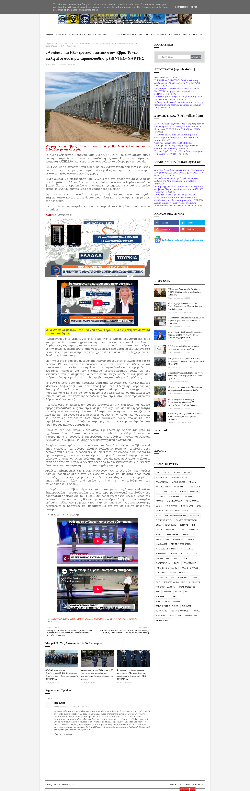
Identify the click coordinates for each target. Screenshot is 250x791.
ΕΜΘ (199, 506)
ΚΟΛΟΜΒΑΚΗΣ (173, 534)
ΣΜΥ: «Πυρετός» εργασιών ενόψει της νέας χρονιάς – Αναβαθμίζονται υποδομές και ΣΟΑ (179, 125)
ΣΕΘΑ (187, 592)
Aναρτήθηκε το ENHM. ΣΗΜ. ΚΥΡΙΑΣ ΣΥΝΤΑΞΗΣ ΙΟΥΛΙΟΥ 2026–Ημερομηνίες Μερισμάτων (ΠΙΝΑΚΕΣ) (177, 91)
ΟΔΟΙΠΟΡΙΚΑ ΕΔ (163, 563)
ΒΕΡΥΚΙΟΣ (194, 491)
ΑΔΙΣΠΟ (166, 472)
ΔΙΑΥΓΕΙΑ (188, 496)
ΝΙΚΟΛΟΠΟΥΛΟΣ (163, 558)
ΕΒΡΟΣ (66, 619)
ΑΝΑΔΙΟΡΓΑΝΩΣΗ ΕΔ (180, 477)
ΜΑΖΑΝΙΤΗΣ (178, 539)
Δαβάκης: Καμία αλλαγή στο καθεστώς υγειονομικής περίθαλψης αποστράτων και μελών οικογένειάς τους (179, 105)
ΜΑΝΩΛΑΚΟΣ (161, 544)
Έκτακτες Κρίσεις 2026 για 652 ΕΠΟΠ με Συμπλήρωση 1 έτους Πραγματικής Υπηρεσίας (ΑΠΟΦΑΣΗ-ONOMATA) (176, 146)
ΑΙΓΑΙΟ (177, 472)
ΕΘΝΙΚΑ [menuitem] (160, 34)
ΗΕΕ (193, 525)
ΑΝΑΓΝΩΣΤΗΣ (162, 477)
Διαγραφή (68, 734)
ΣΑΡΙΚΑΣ (167, 592)
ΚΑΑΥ (182, 529)
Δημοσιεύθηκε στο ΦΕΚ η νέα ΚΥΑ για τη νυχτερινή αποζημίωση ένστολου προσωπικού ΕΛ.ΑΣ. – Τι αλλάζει (97, 674)
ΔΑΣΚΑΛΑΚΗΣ (175, 496)
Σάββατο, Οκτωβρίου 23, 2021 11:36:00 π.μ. (70, 706)
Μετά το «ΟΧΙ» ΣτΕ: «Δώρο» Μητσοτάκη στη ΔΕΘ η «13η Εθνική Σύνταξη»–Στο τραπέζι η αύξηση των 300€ (185, 334)
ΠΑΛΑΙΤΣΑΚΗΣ (190, 563)
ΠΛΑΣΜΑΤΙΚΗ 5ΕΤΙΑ (178, 572)
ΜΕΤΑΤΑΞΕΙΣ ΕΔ (186, 549)
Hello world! (159, 77)
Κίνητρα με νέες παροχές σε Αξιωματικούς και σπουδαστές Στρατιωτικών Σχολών (185, 388)
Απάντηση (58, 734)
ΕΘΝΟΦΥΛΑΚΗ (171, 506)
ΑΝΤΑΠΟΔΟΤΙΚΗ (163, 487)
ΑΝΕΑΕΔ (192, 482)
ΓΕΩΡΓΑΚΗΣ (160, 496)
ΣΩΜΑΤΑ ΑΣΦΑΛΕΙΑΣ (119, 619)
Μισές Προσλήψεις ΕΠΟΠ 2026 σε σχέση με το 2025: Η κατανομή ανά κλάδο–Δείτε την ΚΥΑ (185, 375)
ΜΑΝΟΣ (191, 539)
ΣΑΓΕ (158, 592)
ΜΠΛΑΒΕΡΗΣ (161, 553)
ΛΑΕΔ (167, 539)
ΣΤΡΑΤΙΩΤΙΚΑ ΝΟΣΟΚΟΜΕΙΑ (168, 601)
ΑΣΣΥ (173, 491)
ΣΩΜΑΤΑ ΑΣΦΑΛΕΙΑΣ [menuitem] (124, 34)
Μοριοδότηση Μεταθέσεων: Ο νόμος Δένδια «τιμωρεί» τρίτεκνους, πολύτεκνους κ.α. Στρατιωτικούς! (186, 320)
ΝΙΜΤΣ (177, 558)
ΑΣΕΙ (165, 491)
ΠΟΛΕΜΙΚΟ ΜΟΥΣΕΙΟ (165, 577)
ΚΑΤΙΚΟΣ (159, 534)
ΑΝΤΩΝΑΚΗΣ (179, 487)
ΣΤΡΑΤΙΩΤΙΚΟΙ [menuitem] (76, 34)
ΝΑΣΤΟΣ (196, 553)
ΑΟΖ (158, 491)
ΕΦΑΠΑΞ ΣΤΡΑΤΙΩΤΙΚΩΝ (186, 520)
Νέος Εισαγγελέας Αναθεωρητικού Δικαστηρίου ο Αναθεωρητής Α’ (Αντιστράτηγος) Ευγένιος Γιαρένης (182, 402)
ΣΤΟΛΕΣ (172, 596)
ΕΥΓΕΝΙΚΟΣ (194, 515)
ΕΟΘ (195, 510)
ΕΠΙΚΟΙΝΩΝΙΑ (199, 784)
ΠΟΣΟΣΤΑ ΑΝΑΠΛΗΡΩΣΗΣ (174, 582)
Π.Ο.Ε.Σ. (177, 563)
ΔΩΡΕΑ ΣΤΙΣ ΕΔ (192, 501)
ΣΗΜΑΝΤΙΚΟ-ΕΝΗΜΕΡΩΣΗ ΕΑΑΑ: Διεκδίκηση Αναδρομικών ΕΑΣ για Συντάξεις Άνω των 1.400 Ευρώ (177, 83)
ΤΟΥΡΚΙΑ (132, 619)
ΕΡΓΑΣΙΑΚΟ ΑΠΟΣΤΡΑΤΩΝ (175, 515)
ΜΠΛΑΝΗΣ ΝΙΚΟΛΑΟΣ (179, 553)
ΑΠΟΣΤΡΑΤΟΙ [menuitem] (145, 34)
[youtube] (192, 229)
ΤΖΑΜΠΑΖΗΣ (161, 611)
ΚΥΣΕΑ (158, 539)
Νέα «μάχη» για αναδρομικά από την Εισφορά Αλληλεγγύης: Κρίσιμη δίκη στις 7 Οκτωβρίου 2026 (186, 306)
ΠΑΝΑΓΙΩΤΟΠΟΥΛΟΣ (189, 568)
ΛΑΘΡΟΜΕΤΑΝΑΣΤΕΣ (100, 619)
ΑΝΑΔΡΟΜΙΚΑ (162, 482)
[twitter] (192, 222)
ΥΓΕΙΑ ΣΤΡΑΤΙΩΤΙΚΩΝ (165, 615)
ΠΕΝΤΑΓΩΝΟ (161, 572)
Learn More (181, 7)
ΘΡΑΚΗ (159, 529)
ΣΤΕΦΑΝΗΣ (161, 596)
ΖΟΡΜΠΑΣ (184, 525)
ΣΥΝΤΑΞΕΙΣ (186, 606)
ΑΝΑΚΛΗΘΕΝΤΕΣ (178, 482)
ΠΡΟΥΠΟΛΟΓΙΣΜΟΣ (187, 587)
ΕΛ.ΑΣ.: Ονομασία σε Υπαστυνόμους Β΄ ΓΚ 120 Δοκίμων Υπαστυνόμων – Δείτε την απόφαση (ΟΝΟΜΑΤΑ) (61, 674)
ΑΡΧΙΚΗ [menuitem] (49, 34)
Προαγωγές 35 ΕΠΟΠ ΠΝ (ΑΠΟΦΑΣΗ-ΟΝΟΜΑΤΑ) (177, 129)
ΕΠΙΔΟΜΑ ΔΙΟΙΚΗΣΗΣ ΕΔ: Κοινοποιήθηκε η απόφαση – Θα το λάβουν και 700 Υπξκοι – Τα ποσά (176, 137)
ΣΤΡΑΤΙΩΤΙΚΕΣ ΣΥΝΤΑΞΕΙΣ (167, 606)
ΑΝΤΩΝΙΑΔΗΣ (194, 487)
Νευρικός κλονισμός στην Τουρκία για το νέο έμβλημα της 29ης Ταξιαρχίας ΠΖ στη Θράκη (176, 179)
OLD (158, 472)
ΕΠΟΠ (158, 515)
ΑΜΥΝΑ (187, 472)
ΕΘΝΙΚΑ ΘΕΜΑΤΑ (77, 619)
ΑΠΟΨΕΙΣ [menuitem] (173, 34)
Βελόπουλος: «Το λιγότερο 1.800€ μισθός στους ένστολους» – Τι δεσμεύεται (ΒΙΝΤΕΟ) (185, 416)
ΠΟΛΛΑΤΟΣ (182, 577)
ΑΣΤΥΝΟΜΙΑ (57, 619)
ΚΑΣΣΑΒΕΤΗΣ (193, 529)
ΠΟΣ (158, 582)
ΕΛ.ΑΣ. (87, 619)
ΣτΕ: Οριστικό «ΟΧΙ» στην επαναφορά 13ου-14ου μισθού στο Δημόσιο (184, 347)
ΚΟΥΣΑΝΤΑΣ (188, 534)
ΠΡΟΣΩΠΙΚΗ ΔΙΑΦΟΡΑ (165, 587)
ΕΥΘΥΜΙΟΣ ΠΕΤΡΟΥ (164, 520)
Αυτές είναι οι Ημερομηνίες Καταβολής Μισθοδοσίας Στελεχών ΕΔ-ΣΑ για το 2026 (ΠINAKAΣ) (186, 361)
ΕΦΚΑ (158, 525)
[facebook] (166, 222)
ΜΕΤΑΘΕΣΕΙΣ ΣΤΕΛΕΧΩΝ (166, 549)
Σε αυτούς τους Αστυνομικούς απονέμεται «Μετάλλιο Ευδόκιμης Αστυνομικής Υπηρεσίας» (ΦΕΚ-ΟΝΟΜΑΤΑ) (132, 674)
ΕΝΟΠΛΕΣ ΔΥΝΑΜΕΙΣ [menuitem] (98, 34)
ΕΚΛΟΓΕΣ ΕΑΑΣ (187, 506)
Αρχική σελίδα (51, 43)
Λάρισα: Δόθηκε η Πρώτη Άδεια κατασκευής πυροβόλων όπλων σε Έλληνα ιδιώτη (175, 204)
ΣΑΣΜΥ (178, 592)
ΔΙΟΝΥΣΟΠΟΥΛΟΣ (174, 501)
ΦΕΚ (179, 615)
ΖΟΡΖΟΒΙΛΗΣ (170, 525)
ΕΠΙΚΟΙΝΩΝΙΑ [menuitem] (190, 34)
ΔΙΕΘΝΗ (159, 501)
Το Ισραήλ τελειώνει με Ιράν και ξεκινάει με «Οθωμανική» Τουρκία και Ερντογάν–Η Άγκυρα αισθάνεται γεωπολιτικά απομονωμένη (176, 197)
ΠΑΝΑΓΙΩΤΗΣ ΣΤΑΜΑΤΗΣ (166, 568)
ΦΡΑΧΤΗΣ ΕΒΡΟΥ (66, 43)
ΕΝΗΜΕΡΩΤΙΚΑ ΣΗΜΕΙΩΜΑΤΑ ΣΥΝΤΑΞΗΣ (173, 510)
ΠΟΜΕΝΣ (194, 577)
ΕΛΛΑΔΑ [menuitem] (60, 34)
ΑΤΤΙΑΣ (183, 491)
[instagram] (166, 229)
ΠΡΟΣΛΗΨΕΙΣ (194, 582)
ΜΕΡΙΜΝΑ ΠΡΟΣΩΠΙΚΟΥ (181, 544)
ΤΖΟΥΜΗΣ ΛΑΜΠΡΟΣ (179, 611)
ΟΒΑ (185, 558)
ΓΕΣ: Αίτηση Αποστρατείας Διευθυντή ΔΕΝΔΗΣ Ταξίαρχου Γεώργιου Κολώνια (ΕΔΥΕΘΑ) (184, 292)
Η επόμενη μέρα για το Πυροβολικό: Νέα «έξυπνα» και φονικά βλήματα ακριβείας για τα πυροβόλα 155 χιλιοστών (178, 189)
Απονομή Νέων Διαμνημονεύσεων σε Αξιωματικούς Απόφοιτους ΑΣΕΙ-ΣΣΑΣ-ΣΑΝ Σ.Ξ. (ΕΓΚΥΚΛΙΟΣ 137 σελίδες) (179, 173)
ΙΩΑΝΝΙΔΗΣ (171, 529)
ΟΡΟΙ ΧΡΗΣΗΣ (184, 784)
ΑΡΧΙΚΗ (173, 784)
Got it (194, 7)
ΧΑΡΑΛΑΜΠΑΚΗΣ (163, 620)
